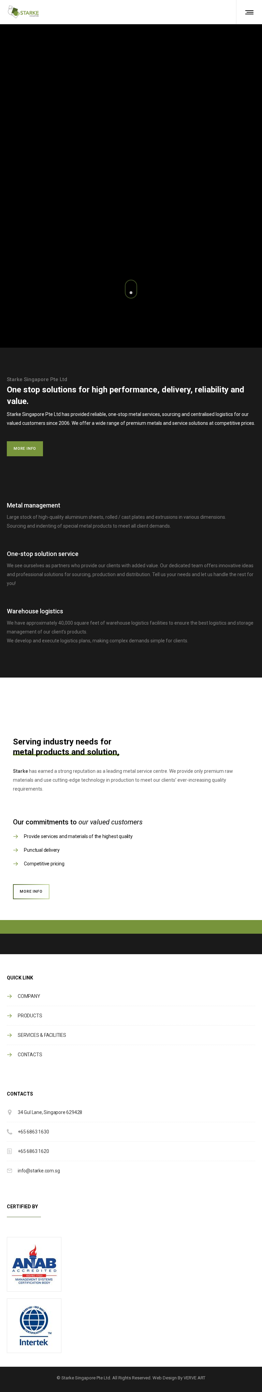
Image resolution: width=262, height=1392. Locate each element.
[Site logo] (23, 12)
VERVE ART (194, 1377)
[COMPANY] (131, 998)
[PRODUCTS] (131, 1016)
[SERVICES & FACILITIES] (131, 1035)
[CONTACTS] (131, 1052)
